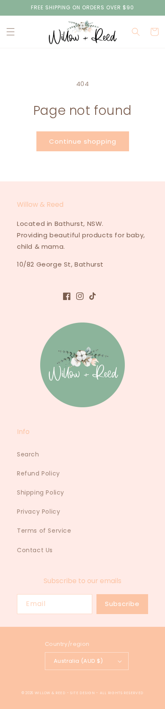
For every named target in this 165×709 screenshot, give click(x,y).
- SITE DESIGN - (83, 692)
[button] (10, 31)
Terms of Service (44, 530)
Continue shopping (82, 141)
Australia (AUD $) (78, 661)
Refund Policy (38, 473)
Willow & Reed (51, 692)
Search (28, 454)
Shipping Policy (40, 492)
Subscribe (122, 603)
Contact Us (35, 550)
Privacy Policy (38, 511)
